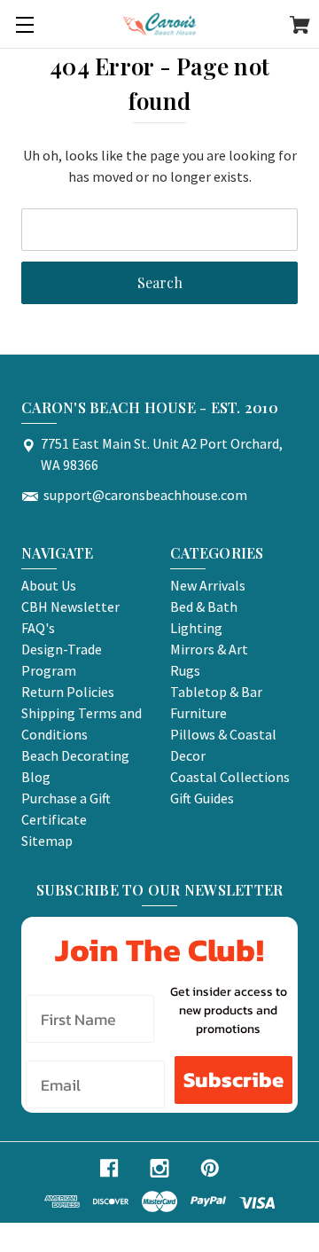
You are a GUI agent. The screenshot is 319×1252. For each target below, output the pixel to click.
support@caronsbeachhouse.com (145, 495)
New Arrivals (207, 585)
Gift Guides (202, 798)
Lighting (196, 628)
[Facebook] (109, 1168)
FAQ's (38, 628)
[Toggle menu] (24, 24)
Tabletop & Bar (216, 691)
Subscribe (233, 1079)
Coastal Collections (230, 777)
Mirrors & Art (209, 649)
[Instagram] (159, 1168)
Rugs (185, 670)
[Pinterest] (210, 1168)
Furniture (198, 713)
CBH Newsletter (70, 606)
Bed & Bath (203, 606)
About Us (48, 585)
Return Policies (67, 691)
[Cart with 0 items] (300, 27)
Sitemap (47, 840)
